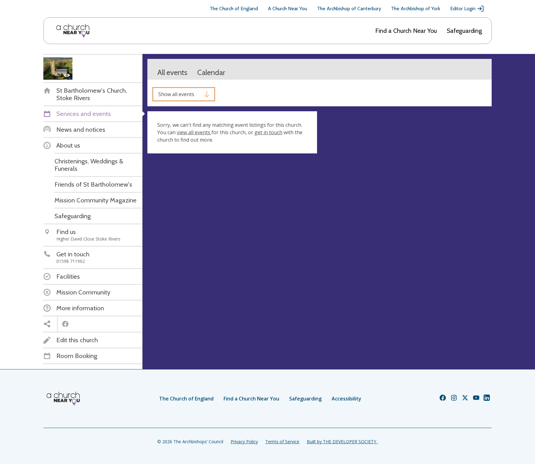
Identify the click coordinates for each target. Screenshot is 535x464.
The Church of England (234, 8)
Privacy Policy (244, 441)
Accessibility (346, 398)
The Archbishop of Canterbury (349, 8)
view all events (194, 132)
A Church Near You (287, 8)
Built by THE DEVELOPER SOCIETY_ (342, 441)
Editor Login (463, 8)
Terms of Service (282, 441)
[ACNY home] (73, 30)
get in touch (268, 132)
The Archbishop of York (415, 8)
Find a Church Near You (406, 30)
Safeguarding (464, 30)
